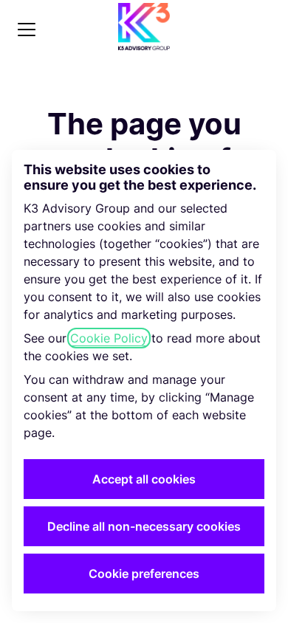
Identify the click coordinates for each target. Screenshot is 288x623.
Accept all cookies (144, 479)
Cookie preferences (144, 573)
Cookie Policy (109, 338)
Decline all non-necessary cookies (144, 526)
